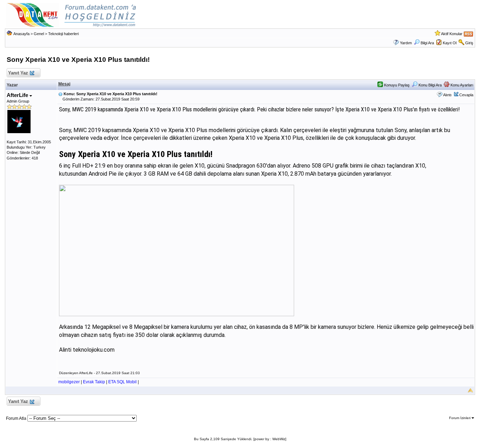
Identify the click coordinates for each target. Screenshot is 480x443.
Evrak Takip (94, 381)
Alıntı (447, 95)
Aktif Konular (451, 34)
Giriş (469, 43)
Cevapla (466, 95)
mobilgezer (69, 381)
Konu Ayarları (461, 85)
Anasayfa (21, 34)
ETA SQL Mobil (122, 381)
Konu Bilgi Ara (429, 85)
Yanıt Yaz (18, 73)
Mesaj (64, 84)
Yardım (406, 43)
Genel (39, 34)
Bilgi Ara (427, 43)
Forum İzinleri (460, 418)
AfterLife (18, 95)
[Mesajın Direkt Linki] (60, 94)
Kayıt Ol (449, 43)
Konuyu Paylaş (396, 85)
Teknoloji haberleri (63, 34)
